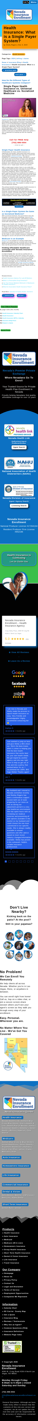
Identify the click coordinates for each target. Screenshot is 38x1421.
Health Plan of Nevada (17, 1126)
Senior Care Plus (9, 1149)
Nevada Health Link (10, 1121)
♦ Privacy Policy (9, 1280)
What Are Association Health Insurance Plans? (17, 287)
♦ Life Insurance (9, 1260)
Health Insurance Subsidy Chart (12, 313)
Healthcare (5, 119)
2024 (13, 58)
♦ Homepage (7, 1273)
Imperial (21, 1130)
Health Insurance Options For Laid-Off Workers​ (17, 278)
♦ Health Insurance (10, 1233)
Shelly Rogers (11, 45)
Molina (13, 1130)
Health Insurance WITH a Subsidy (13, 318)
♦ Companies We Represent (14, 1297)
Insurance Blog (15, 62)
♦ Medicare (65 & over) (12, 1243)
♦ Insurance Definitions (13, 1331)
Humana (27, 1147)
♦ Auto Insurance (10, 1236)
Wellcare (6, 1152)
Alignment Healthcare (12, 1147)
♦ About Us (7, 1277)
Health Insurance (19, 54)
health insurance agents (25, 262)
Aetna (31, 1126)
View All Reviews (20, 652)
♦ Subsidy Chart (9, 1308)
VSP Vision (28, 1195)
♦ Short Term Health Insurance (16, 1253)
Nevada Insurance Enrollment (17, 250)
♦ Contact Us (8, 1283)
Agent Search (19, 447)
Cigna (28, 1149)
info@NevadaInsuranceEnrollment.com (19, 1396)
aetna (21, 1149)
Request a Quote (7, 323)
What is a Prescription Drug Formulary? (15, 280)
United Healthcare (10, 1144)
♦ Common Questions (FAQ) (15, 1328)
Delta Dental (7, 1195)
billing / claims (23, 58)
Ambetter (24, 1128)
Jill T (7, 777)
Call (25, 2)
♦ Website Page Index (12, 1335)
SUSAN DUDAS (11, 852)
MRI (31, 217)
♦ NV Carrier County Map (14, 1311)
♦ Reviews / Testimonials (13, 1321)
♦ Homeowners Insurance (13, 1246)
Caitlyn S (9, 728)
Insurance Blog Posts (9, 320)
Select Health (26, 1144)
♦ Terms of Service (10, 1290)
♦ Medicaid (7, 1240)
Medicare (5, 240)
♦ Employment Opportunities (15, 1293)
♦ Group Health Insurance (14, 1250)
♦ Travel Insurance (10, 1263)
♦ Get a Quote (8, 1315)
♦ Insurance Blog (10, 1318)
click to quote (19, 206)
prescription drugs (15, 181)
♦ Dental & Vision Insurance (15, 1256)
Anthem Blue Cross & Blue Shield (17, 1142)
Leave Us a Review (20, 661)
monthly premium (16, 156)
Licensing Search (19, 506)
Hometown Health (10, 1128)
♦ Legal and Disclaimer (12, 1287)
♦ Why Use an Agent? (12, 1325)
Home (4, 62)
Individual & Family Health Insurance (21, 291)
